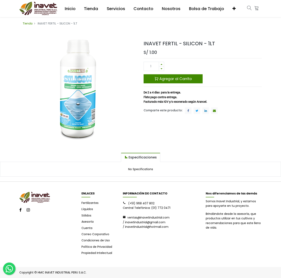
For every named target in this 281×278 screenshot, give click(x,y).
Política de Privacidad (96, 247)
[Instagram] (30, 210)
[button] (234, 8)
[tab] (140, 157)
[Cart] (256, 9)
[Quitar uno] (161, 68)
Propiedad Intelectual (96, 253)
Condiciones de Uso (95, 240)
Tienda (28, 23)
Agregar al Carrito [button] (175, 78)
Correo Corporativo (95, 234)
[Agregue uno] (161, 64)
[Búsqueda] (249, 9)
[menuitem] (70, 8)
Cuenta (86, 228)
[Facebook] (21, 210)
